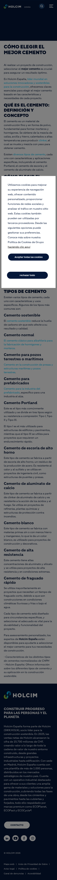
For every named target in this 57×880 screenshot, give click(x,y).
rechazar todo (27, 275)
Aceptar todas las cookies (29, 257)
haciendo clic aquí (19, 246)
